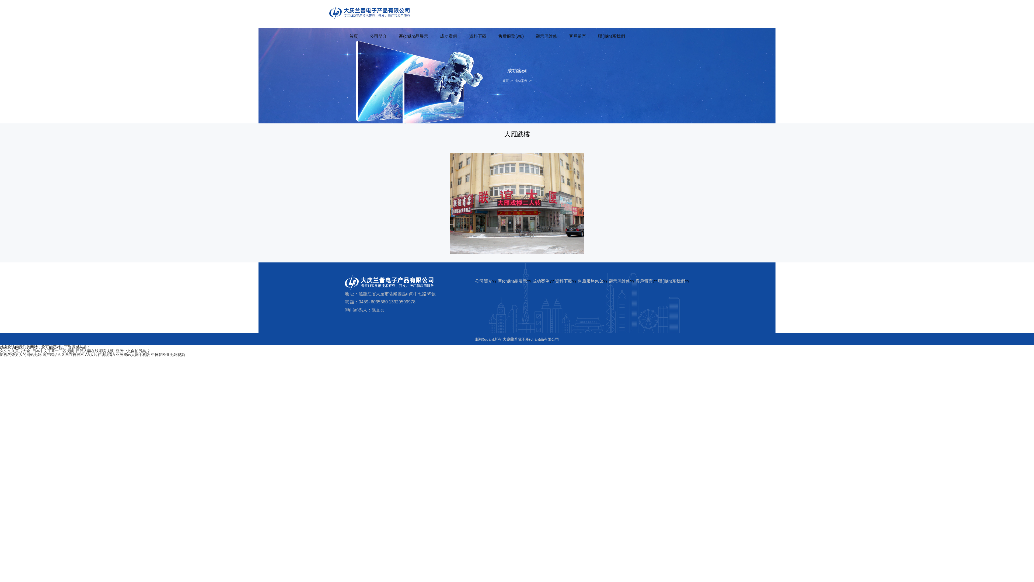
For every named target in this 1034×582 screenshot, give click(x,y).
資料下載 (477, 36)
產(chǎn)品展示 (413, 36)
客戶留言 (577, 36)
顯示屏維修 (546, 36)
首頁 (353, 36)
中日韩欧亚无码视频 (168, 354)
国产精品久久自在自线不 (63, 354)
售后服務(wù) (511, 36)
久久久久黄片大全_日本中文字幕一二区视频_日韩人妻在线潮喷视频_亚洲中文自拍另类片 (75, 351)
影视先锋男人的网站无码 (20, 354)
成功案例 (448, 36)
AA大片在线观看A (100, 354)
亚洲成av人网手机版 (133, 354)
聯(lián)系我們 (611, 36)
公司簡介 (378, 36)
